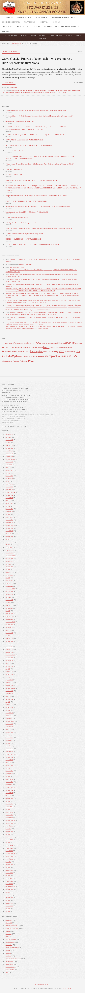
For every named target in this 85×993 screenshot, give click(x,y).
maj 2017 (8, 735)
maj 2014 (8, 834)
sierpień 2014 (9, 826)
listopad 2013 (9, 851)
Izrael (46, 347)
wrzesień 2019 (9, 657)
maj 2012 (8, 900)
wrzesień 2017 (9, 724)
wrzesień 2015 (9, 790)
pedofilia (67, 351)
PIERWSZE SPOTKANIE (14, 175)
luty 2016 (8, 776)
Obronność (9, 945)
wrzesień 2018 (9, 691)
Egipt (56, 90)
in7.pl (64, 988)
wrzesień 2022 (9, 558)
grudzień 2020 (9, 616)
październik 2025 (10, 459)
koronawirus (8, 351)
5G (14, 343)
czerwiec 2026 (9, 440)
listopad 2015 (9, 784)
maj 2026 (8, 442)
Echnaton (51, 90)
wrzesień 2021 (9, 591)
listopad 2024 (9, 489)
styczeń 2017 (9, 746)
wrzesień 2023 (9, 528)
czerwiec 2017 (9, 732)
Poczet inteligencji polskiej (12, 947)
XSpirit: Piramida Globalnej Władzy (17, 217)
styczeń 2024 (9, 517)
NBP (50, 351)
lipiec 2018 (8, 696)
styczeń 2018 (9, 713)
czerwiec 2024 (9, 503)
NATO (45, 351)
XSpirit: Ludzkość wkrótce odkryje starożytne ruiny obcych (24, 233)
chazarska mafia (52, 343)
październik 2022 (10, 555)
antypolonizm (19, 343)
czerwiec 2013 (9, 864)
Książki (69, 35)
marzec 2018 (9, 707)
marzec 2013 (9, 873)
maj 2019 (8, 669)
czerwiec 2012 (9, 897)
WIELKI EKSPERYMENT (14, 151)
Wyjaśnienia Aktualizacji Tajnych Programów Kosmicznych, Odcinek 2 (24, 324)
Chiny (59, 343)
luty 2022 (8, 577)
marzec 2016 (9, 773)
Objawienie (10, 92)
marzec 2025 (9, 478)
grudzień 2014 (9, 815)
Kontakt (42, 39)
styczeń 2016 (9, 779)
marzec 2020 (9, 641)
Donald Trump (9, 347)
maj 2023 (8, 539)
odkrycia (17, 92)
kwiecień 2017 (9, 737)
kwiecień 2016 (9, 770)
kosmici (60, 90)
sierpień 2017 (9, 726)
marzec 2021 (9, 608)
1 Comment (79, 82)
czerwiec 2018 (9, 699)
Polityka (8, 950)
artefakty (31, 90)
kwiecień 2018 (9, 704)
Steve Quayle (53, 92)
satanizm (19, 356)
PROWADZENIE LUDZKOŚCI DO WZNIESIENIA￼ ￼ (24, 140)
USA (73, 356)
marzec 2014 (9, 839)
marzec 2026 (9, 448)
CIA (63, 343)
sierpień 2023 (9, 531)
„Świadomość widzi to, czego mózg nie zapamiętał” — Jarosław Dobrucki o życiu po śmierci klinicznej (38, 206)
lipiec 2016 (8, 762)
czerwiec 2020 (9, 633)
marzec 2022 (9, 575)
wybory (11, 361)
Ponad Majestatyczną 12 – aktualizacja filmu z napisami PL (35, 309)
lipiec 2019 (8, 663)
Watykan (5, 361)
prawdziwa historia (32, 92)
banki (25, 343)
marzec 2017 (9, 740)
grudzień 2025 (9, 453)
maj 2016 (8, 768)
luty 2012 (8, 908)
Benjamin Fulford (34, 343)
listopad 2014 (9, 817)
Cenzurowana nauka (41, 90)
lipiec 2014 (8, 828)
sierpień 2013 (9, 859)
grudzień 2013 (9, 848)
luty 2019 (8, 677)
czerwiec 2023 (9, 536)
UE (59, 356)
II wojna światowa (38, 347)
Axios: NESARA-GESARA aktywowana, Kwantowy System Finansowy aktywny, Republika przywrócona (39, 228)
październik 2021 (10, 588)
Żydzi (31, 360)
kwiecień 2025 (9, 475)
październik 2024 (10, 492)
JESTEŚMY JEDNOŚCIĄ (14, 169)
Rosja (13, 356)
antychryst (23, 90)
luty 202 (8, 911)
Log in (69, 988)
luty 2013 (8, 875)
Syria (32, 356)
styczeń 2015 (9, 812)
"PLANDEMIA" (7, 343)
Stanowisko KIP (56, 35)
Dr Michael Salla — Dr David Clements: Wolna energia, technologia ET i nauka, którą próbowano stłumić (39, 116)
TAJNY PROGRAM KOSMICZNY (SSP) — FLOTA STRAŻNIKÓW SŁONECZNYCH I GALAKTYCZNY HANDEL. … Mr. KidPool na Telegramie (44, 322)
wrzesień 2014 (9, 823)
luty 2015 (8, 809)
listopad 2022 (9, 553)
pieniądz (73, 351)
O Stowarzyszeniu (28, 35)
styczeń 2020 (9, 646)
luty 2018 (8, 710)
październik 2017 (10, 721)
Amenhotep (15, 90)
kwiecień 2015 (9, 804)
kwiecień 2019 (9, 671)
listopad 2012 (9, 884)
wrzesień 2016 (9, 757)
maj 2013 (8, 867)
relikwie (41, 92)
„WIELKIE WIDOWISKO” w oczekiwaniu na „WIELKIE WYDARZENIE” (30, 145)
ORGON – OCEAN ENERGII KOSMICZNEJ (20, 121)
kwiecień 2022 (9, 572)
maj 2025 (8, 473)
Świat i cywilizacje (10, 967)
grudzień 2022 (9, 550)
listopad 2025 (9, 456)
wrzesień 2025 (9, 462)
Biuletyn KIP (9, 922)
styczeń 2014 (9, 845)
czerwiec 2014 (9, 831)
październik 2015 (10, 787)
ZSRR (25, 361)
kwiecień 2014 (9, 837)
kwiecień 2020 (9, 638)
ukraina (65, 356)
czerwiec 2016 (9, 765)
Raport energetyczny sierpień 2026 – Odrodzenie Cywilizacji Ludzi (27, 212)
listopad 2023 (9, 522)
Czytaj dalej (9, 82)
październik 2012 (10, 886)
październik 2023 (10, 525)
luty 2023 (8, 544)
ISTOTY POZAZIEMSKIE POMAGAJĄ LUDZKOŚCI (23, 239)
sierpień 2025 (9, 464)
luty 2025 (8, 481)
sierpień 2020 (9, 627)
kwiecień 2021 (9, 605)
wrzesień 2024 (9, 495)
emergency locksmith (11, 300)
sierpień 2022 (9, 561)
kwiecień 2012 (9, 903)
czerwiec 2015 (9, 798)
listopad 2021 (9, 586)
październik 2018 (10, 688)
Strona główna (10, 35)
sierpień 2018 (9, 693)
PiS (78, 351)
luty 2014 (8, 842)
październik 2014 (10, 820)
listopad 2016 (9, 751)
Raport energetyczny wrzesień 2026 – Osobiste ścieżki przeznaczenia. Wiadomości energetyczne (36, 110)
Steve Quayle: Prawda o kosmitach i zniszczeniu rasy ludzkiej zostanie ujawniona (37, 60)
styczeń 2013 (9, 878)
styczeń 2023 (9, 547)
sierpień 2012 (9, 892)
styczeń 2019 (9, 679)
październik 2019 (10, 655)
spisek (47, 92)
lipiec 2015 (8, 795)
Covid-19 (70, 343)
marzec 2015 (9, 806)
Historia (8, 931)
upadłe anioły (62, 92)
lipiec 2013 (8, 862)
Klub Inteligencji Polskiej (11, 51)
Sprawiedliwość (10, 961)
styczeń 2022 (9, 580)
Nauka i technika (10, 942)
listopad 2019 (9, 652)
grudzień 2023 (9, 520)
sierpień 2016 (9, 760)
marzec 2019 (9, 674)
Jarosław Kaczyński (56, 347)
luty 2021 (8, 611)
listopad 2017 (9, 718)
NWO (61, 351)
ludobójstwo (36, 351)
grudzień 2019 (9, 649)
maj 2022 (8, 569)
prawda (23, 92)
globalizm (19, 347)
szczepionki (51, 356)
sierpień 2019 (9, 660)
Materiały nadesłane (11, 939)
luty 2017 (8, 743)
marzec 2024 (9, 511)
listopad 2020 (9, 619)
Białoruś (44, 343)
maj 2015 (8, 801)
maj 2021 (8, 602)
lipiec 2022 (8, 564)
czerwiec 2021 (9, 600)
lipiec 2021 (8, 597)
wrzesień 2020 (9, 624)
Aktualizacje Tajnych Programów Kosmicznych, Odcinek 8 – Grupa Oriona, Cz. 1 (27, 328)
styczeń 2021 (9, 613)
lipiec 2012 (8, 895)
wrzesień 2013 (9, 856)
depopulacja (78, 343)
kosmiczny (67, 90)
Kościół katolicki (20, 351)
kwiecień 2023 (9, 542)
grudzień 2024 (9, 486)
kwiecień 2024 (9, 509)
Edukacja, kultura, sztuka (12, 925)
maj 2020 (8, 635)
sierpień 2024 (9, 498)
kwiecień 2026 (9, 445)
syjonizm (26, 356)
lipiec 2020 (8, 630)
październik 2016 (10, 754)
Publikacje (8, 953)
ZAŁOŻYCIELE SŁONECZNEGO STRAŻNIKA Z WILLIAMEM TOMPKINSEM (32, 244)
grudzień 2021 (9, 583)
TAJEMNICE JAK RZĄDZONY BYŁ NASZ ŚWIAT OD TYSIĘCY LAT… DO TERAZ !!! (35, 134)
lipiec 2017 (8, 729)
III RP (31, 347)
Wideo (78, 35)
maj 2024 (8, 506)
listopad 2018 (9, 685)
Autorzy (42, 35)
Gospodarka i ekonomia (12, 928)
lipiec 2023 (8, 533)
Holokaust (25, 347)
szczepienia (39, 356)
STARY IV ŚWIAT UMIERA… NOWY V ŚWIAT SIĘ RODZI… (26, 201)
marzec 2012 (9, 906)
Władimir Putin (19, 361)
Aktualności (13, 87)
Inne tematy (9, 934)
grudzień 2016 (9, 748)
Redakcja (8, 956)
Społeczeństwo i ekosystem (13, 958)
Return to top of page (42, 984)
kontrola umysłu (67, 347)
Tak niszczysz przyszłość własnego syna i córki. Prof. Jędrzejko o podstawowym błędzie (33, 180)
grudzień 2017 (9, 715)
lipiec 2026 (8, 437)
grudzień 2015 (9, 782)
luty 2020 (8, 644)
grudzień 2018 (9, 682)
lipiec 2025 (8, 467)
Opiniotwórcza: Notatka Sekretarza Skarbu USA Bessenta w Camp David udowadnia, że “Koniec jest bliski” (39, 164)
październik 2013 (10, 853)
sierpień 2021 (9, 594)
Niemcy (55, 351)
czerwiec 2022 (9, 566)
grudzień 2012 (9, 881)
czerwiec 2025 (9, 470)
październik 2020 (10, 622)
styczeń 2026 (9, 451)
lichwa (28, 351)
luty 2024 (8, 514)
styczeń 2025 (9, 484)
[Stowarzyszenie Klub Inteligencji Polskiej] (42, 14)
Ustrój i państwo (10, 969)
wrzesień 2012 (9, 889)
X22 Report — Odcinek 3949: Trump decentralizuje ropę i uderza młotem (29, 223)
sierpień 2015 (9, 793)
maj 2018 (8, 702)
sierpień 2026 (9, 434)
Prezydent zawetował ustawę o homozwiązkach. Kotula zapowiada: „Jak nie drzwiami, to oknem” (36, 196)
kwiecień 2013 (9, 870)
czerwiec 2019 (9, 666)
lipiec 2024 (8, 500)
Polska (5, 356)
